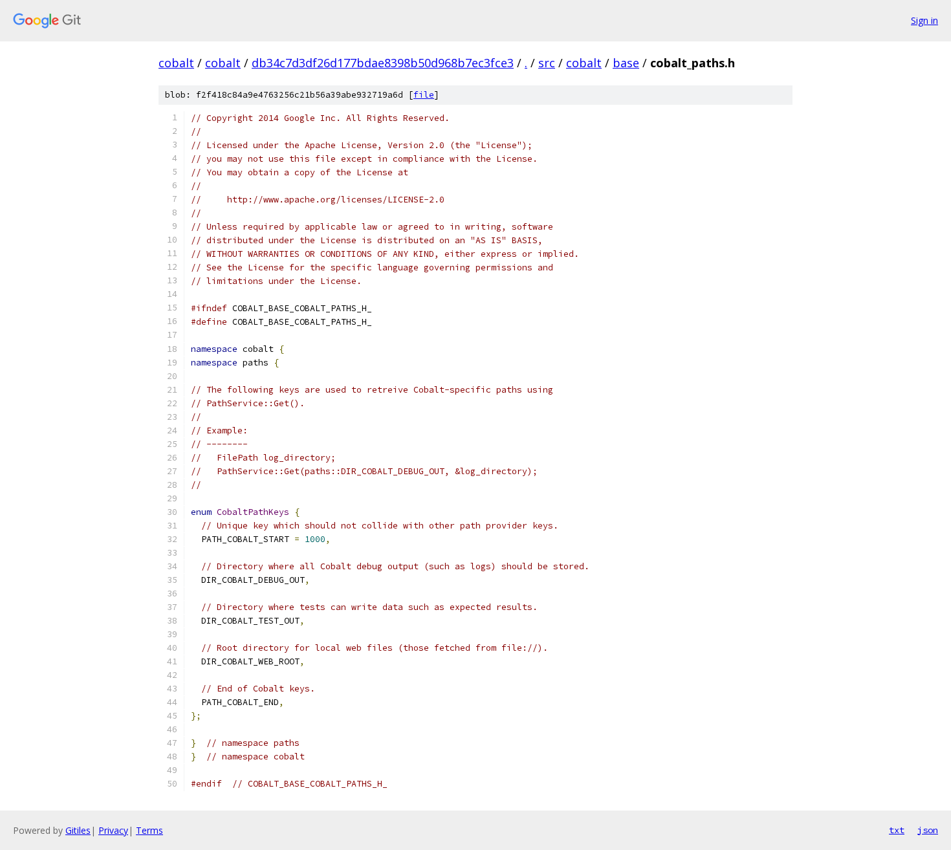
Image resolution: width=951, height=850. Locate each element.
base (626, 63)
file (423, 94)
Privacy (113, 830)
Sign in (924, 20)
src (546, 63)
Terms (149, 830)
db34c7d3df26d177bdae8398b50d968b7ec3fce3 (383, 63)
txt (896, 830)
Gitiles (78, 830)
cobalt (176, 63)
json (927, 830)
